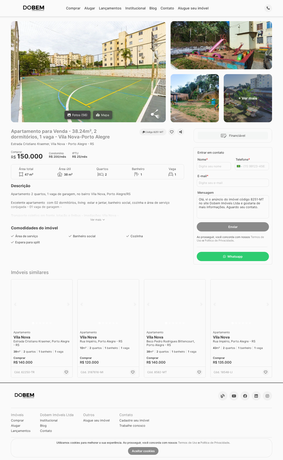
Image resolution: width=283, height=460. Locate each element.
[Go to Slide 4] (43, 323)
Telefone (243, 159)
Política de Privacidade (219, 240)
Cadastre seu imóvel (134, 420)
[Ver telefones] (268, 8)
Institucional (135, 8)
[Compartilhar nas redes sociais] (180, 131)
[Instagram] (267, 396)
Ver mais (95, 219)
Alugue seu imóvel (193, 8)
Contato (167, 8)
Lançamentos (110, 8)
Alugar (89, 8)
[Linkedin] (256, 396)
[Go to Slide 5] (47, 323)
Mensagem (206, 192)
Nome (203, 159)
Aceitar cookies (143, 451)
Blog (153, 8)
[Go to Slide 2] (37, 323)
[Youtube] (234, 396)
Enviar (233, 227)
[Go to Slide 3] (40, 323)
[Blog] (222, 396)
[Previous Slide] (15, 303)
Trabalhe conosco (132, 425)
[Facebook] (245, 396)
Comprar (73, 8)
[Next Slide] (68, 303)
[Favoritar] (171, 131)
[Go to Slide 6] (50, 323)
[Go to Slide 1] (33, 323)
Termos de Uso (187, 442)
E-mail (203, 176)
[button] (41, 303)
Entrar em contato (211, 152)
